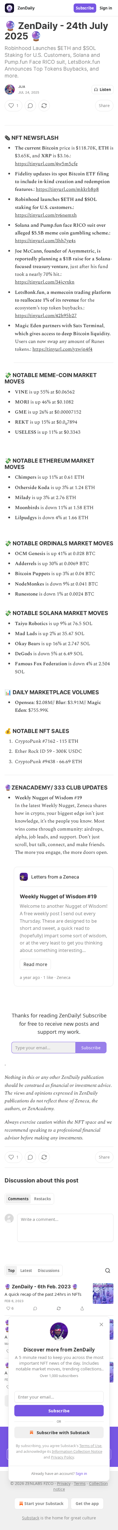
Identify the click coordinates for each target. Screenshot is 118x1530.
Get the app (87, 1503)
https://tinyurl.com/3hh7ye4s (45, 241)
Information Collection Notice (77, 1451)
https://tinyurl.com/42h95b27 (46, 315)
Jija (21, 87)
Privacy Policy (62, 1457)
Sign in (106, 8)
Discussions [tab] (48, 1270)
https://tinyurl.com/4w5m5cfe (46, 164)
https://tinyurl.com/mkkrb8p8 (67, 189)
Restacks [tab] (42, 1198)
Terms (80, 1483)
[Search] (107, 1270)
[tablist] (29, 1199)
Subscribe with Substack (63, 1432)
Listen (105, 89)
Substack (30, 1518)
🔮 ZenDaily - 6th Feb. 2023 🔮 (41, 1286)
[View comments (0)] (30, 105)
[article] (59, 1297)
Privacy (63, 1483)
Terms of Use (90, 1445)
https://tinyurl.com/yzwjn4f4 (62, 349)
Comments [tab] (18, 1198)
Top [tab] (11, 1270)
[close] (101, 1324)
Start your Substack (44, 1503)
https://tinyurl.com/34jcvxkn (44, 282)
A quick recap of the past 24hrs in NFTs (43, 1294)
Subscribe (85, 8)
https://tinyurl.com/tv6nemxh (46, 215)
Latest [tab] (26, 1270)
